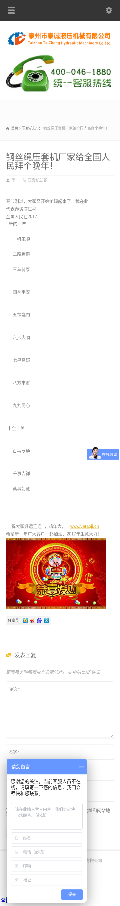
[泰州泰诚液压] (60, 44)
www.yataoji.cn (84, 526)
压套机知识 (38, 180)
